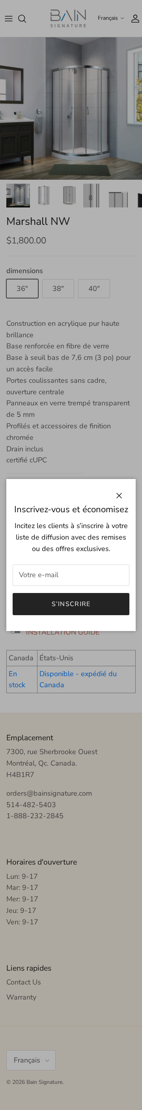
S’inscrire (71, 604)
